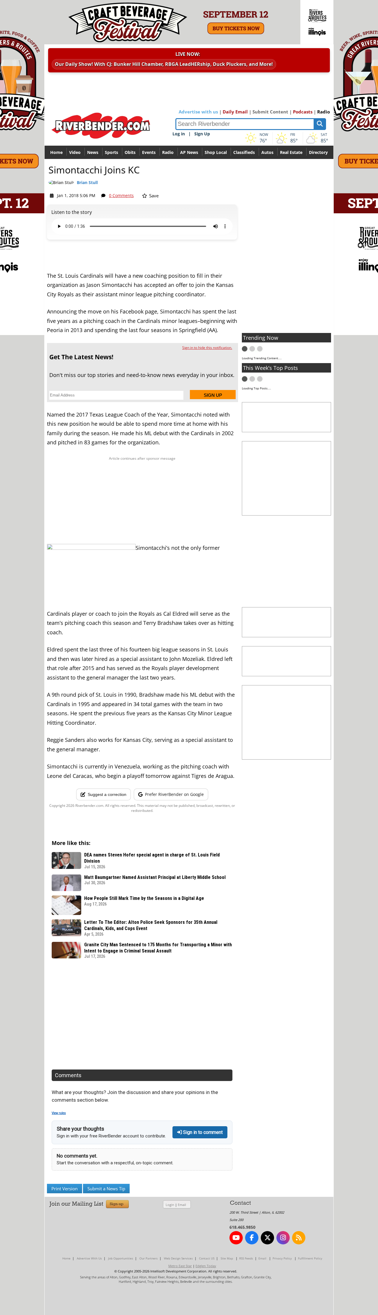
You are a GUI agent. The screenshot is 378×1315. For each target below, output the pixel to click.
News (92, 152)
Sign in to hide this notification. (207, 347)
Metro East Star (180, 1266)
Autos (267, 152)
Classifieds (244, 152)
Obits (130, 152)
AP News (189, 152)
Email (182, 1204)
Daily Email (235, 112)
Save (153, 196)
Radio (323, 112)
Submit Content (270, 112)
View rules (59, 1113)
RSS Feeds (246, 1258)
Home (56, 152)
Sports (111, 152)
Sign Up (202, 133)
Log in (178, 133)
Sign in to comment (202, 1132)
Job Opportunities (120, 1258)
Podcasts (302, 112)
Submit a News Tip (106, 1189)
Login (170, 1204)
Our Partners (148, 1258)
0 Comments (121, 195)
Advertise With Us (89, 1258)
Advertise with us (198, 112)
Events (149, 152)
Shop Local (216, 152)
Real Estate (291, 152)
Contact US (206, 1258)
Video (75, 152)
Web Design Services (178, 1258)
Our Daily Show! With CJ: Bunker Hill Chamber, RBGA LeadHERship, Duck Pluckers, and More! (164, 64)
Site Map (227, 1258)
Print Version (64, 1189)
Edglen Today (205, 1266)
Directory (318, 152)
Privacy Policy (282, 1258)
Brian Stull (87, 182)
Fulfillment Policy (310, 1258)
